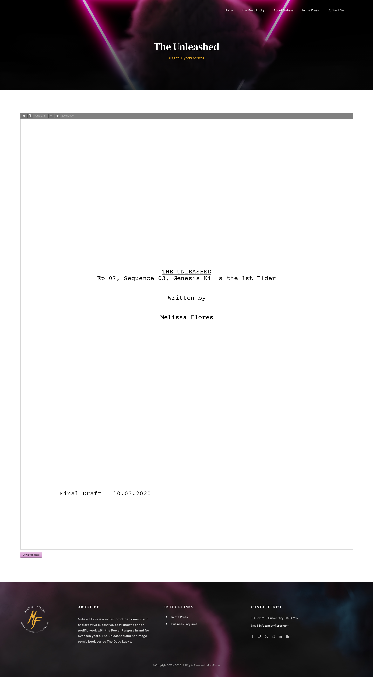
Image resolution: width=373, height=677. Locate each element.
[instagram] (273, 636)
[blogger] (287, 636)
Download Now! (31, 554)
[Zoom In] (57, 116)
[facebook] (252, 636)
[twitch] (259, 636)
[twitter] (266, 636)
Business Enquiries (184, 624)
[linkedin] (280, 636)
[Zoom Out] (51, 116)
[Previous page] (24, 116)
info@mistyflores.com (274, 626)
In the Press (179, 617)
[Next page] (30, 116)
